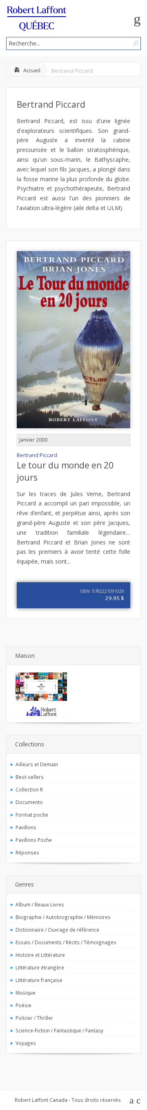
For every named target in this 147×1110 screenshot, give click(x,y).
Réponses (27, 852)
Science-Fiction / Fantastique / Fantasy (59, 1030)
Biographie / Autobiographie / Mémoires (63, 917)
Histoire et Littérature (40, 955)
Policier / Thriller (34, 1018)
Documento (29, 802)
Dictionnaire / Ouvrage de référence (57, 929)
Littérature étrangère (40, 967)
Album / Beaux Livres (40, 904)
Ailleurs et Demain (37, 764)
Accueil (31, 70)
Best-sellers (30, 777)
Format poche (32, 814)
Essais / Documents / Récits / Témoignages (66, 942)
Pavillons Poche (34, 840)
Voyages (26, 1043)
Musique (26, 992)
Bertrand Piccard (51, 104)
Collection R (29, 789)
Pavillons (26, 827)
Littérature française (39, 980)
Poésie (23, 1005)
